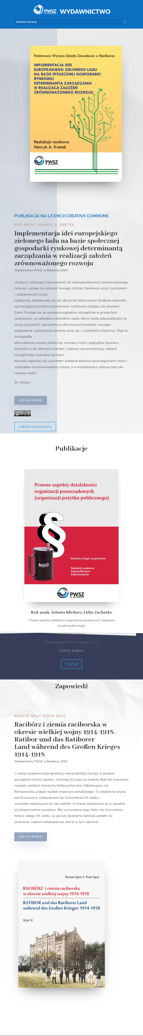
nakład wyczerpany (35, 426)
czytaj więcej (30, 400)
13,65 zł (71, 664)
